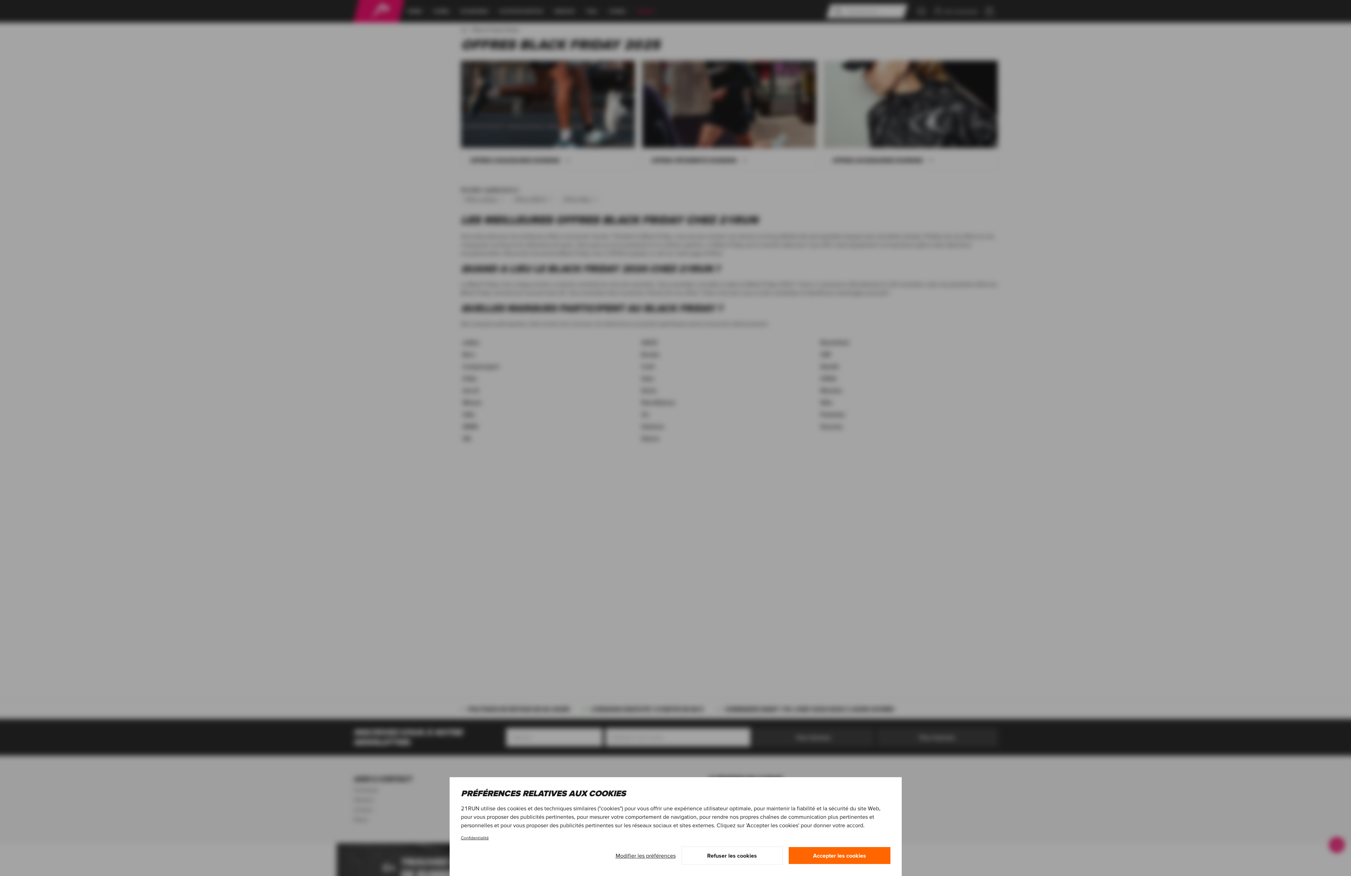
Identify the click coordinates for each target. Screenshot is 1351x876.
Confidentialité (475, 837)
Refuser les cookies (732, 855)
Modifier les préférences (646, 855)
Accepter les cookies (839, 855)
